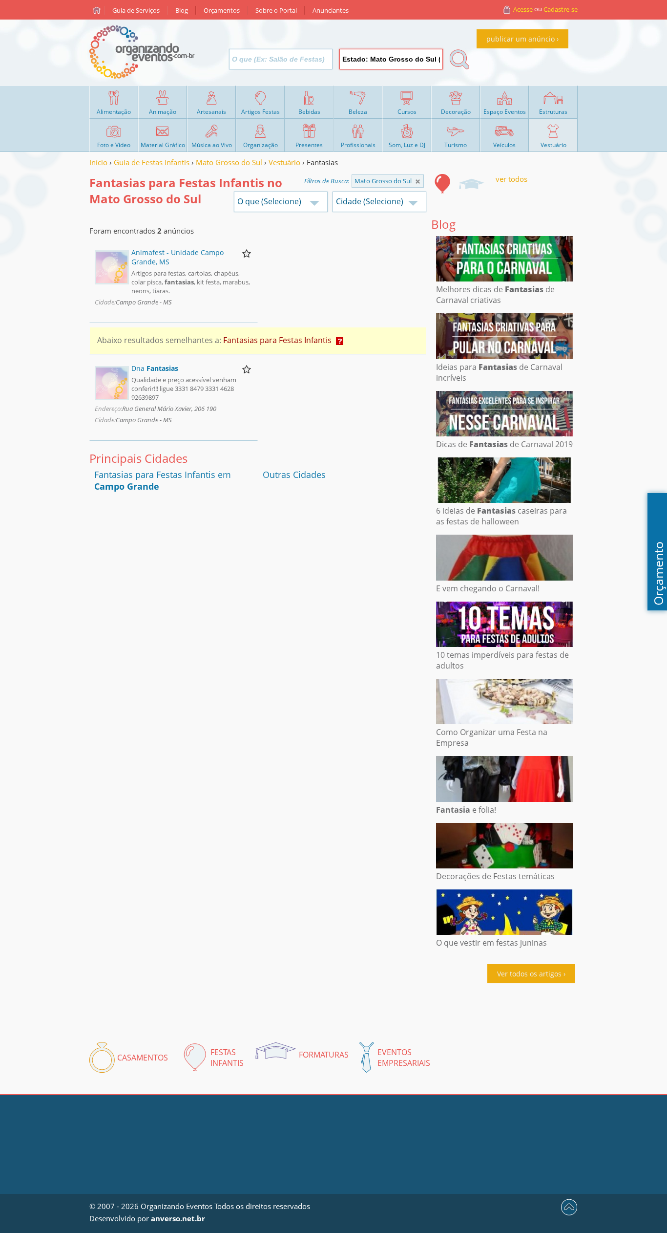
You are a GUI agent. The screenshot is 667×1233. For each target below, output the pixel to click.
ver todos (511, 179)
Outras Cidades (294, 474)
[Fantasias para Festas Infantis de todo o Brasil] (418, 181)
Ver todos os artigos (529, 973)
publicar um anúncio (520, 38)
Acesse (523, 9)
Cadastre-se (560, 9)
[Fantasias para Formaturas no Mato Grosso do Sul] (471, 184)
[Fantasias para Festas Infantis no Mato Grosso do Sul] (443, 184)
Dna (154, 368)
